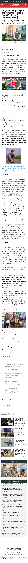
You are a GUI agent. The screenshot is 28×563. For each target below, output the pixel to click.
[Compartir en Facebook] (24, 425)
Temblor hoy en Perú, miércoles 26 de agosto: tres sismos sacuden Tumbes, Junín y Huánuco (14, 506)
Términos (19, 557)
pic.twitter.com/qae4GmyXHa (12, 385)
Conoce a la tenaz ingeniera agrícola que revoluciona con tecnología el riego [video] (13, 269)
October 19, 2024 (10, 393)
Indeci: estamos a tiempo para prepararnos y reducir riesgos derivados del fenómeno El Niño (14, 523)
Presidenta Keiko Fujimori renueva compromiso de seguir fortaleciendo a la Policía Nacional (20, 421)
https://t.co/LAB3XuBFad (11, 370)
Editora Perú (4, 557)
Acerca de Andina (12, 557)
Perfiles (12, 1)
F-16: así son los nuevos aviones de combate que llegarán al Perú (19, 440)
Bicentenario (6, 1)
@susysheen (8, 383)
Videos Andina (7, 414)
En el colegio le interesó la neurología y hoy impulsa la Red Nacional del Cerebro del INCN (13, 168)
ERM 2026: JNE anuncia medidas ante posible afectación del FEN (19, 430)
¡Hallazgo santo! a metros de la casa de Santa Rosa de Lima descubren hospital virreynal (20, 452)
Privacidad (24, 557)
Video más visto (14, 461)
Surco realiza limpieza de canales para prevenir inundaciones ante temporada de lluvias (13, 517)
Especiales (18, 1)
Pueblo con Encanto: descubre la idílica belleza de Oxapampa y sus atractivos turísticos (12, 496)
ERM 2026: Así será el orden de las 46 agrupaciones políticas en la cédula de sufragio (12, 490)
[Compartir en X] (25, 425)
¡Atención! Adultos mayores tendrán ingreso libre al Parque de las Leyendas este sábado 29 (13, 529)
